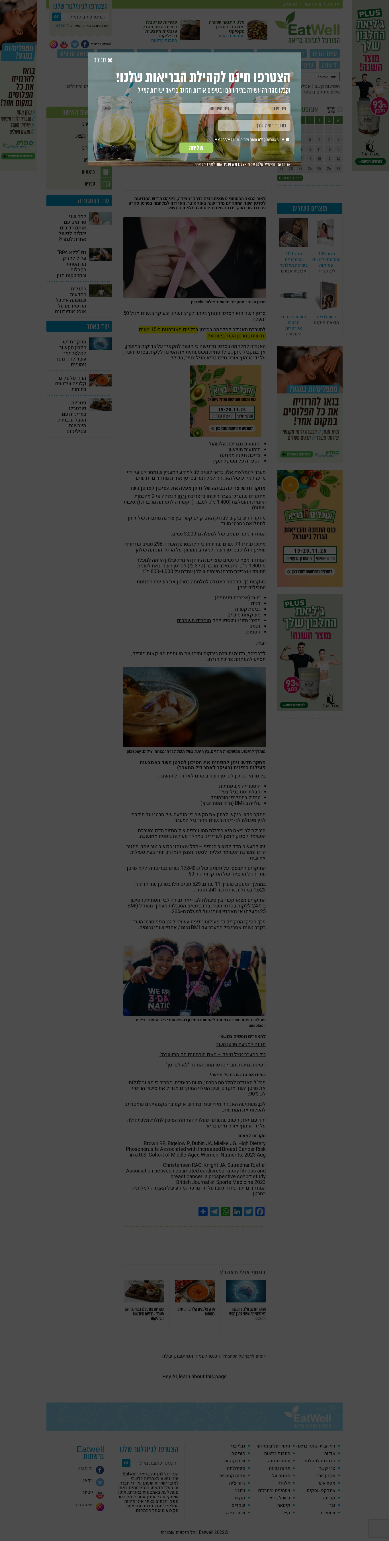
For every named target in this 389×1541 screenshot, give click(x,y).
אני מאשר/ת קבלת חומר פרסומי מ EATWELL (249, 139)
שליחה (196, 148)
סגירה (100, 60)
